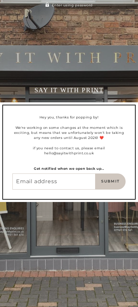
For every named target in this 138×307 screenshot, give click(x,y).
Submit (110, 181)
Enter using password (72, 5)
